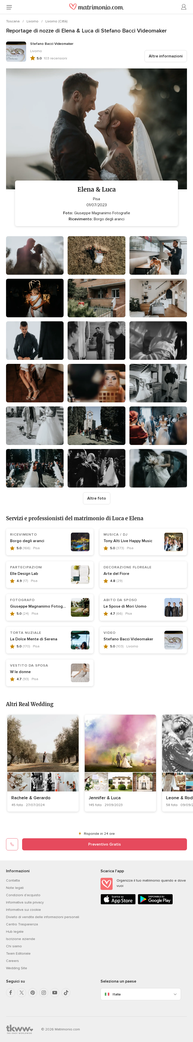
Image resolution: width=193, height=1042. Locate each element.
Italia (117, 994)
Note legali (15, 888)
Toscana (13, 21)
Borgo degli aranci (27, 540)
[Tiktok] (65, 992)
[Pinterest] (32, 992)
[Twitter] (21, 992)
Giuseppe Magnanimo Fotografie (40, 606)
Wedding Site (16, 968)
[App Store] (118, 903)
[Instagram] (43, 992)
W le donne (20, 671)
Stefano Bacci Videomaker (128, 639)
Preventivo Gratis (104, 844)
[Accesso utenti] (184, 7)
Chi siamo (14, 946)
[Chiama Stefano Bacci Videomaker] (12, 844)
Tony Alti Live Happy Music (128, 540)
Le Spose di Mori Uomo (125, 606)
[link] (43, 763)
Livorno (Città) (56, 21)
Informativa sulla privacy (25, 902)
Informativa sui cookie (23, 910)
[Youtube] (54, 992)
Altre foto (96, 498)
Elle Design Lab (24, 573)
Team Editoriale (18, 953)
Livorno (33, 21)
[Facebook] (10, 992)
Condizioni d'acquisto (23, 895)
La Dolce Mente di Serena (33, 639)
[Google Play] (155, 903)
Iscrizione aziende (20, 939)
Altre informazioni (166, 56)
